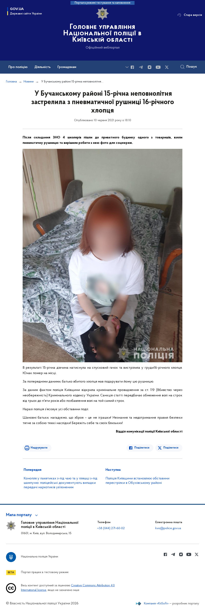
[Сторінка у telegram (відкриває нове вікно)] (141, 67)
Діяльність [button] (42, 67)
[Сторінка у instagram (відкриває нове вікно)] (149, 67)
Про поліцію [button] (18, 67)
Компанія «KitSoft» (156, 603)
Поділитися (141, 447)
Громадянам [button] (66, 67)
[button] (22, 515)
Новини (29, 81)
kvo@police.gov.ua (168, 528)
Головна (11, 81)
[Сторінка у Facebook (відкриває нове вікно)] (132, 67)
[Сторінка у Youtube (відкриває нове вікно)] (158, 67)
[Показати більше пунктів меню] (127, 67)
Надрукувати (39, 447)
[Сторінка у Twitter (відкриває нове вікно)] (166, 67)
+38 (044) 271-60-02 (111, 528)
